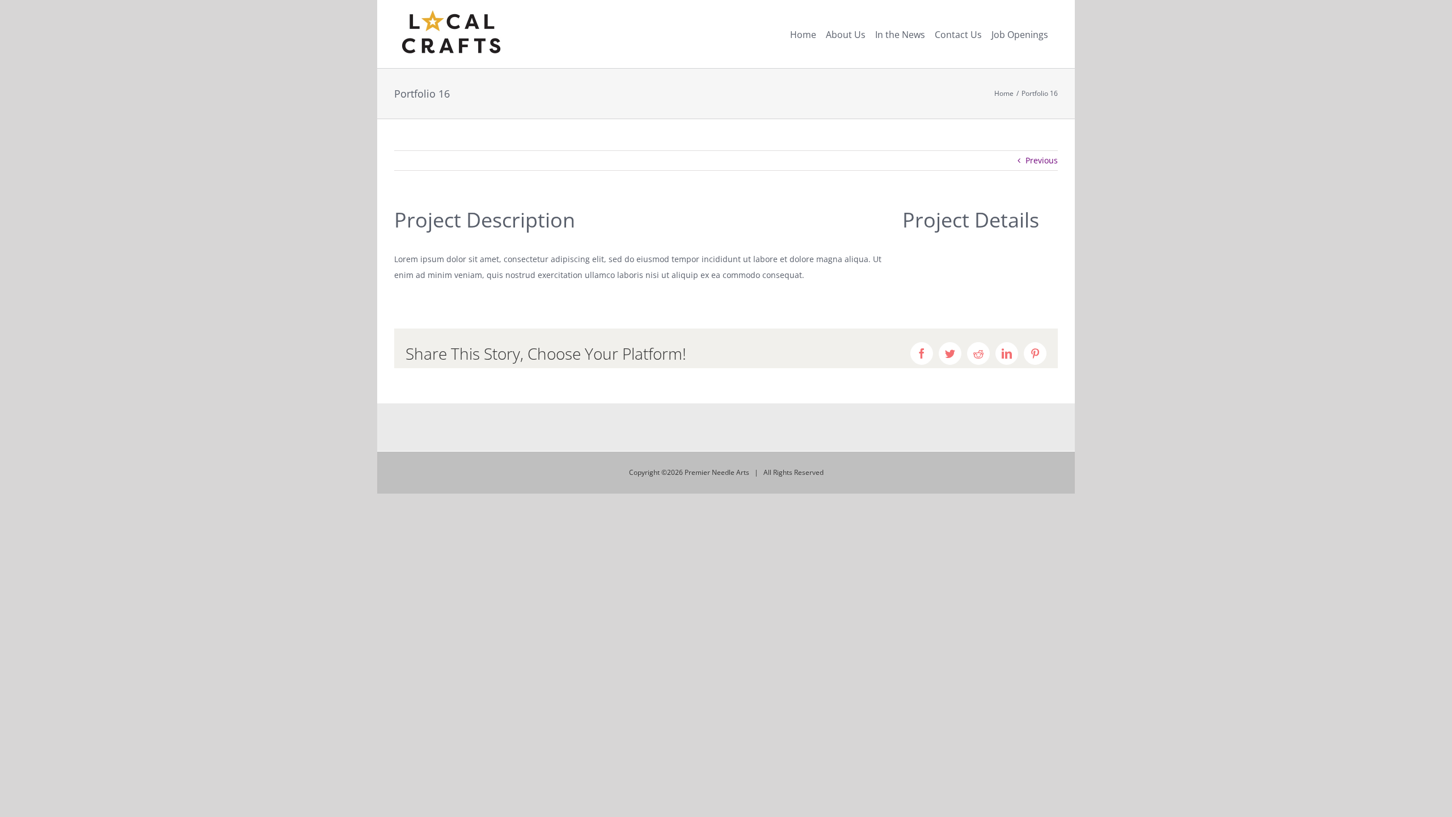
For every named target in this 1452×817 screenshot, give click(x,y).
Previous (1041, 160)
